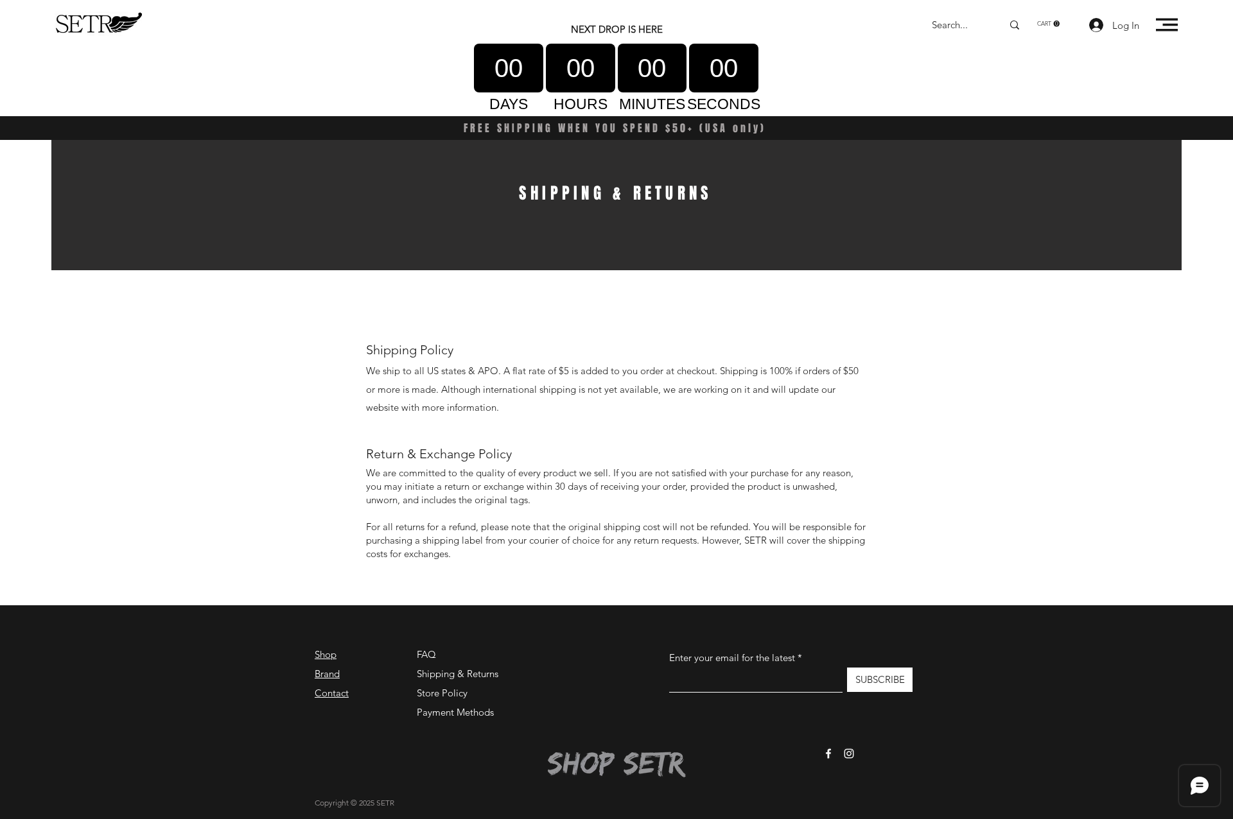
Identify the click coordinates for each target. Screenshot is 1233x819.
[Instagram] (849, 753)
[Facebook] (828, 753)
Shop (326, 654)
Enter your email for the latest (732, 657)
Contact (332, 693)
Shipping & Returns (457, 674)
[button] (1048, 24)
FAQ (426, 654)
